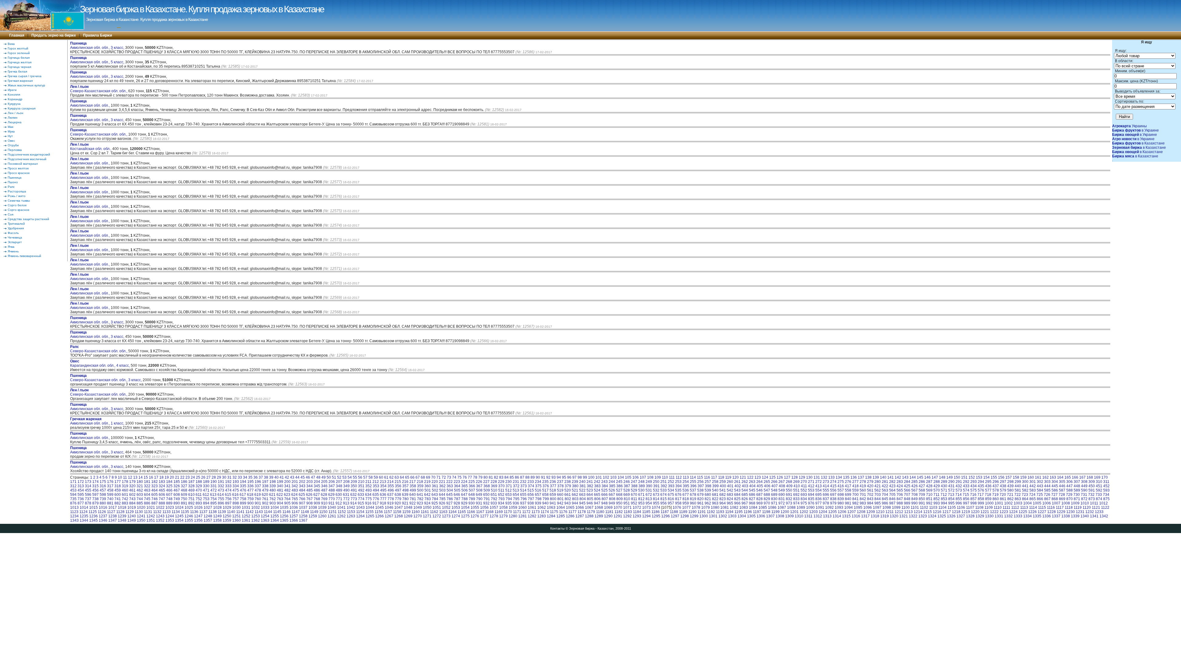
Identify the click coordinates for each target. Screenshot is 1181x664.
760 (258, 499)
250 (656, 482)
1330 (989, 516)
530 (641, 490)
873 (1091, 499)
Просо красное (19, 173)
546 (759, 490)
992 (929, 503)
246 (626, 482)
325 (169, 486)
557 (840, 490)
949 (612, 503)
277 (855, 482)
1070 (618, 507)
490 (346, 490)
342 (295, 486)
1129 (129, 512)
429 (936, 486)
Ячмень (13, 251)
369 (494, 486)
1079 (705, 507)
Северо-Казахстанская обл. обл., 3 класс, (106, 378)
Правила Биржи (97, 35)
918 (383, 503)
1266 (379, 516)
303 (1047, 482)
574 (966, 490)
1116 (1051, 507)
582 (1025, 490)
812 (641, 499)
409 (789, 486)
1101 (915, 507)
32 (235, 477)
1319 (884, 516)
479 (265, 490)
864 (1025, 499)
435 (981, 486)
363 (450, 486)
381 (582, 486)
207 (339, 482)
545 (752, 490)
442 (1032, 486)
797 (531, 499)
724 (1032, 494)
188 (199, 482)
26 (203, 477)
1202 (804, 512)
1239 (122, 516)
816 (671, 499)
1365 (284, 520)
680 (708, 494)
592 (1099, 490)
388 (634, 486)
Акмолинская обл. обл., (90, 103)
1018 (122, 507)
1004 (1027, 503)
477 (250, 490)
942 (560, 503)
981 (848, 503)
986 (885, 503)
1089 (801, 507)
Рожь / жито (17, 196)
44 (297, 477)
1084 (753, 507)
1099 (896, 507)
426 (914, 486)
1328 (970, 516)
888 (162, 503)
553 (811, 490)
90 (538, 477)
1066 (579, 507)
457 (103, 490)
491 (354, 490)
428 (929, 486)
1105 (952, 507)
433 (966, 486)
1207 (851, 512)
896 (221, 503)
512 (508, 490)
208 (346, 482)
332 (221, 486)
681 (715, 494)
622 (279, 494)
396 (693, 486)
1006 (1046, 503)
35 (250, 477)
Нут (10, 136)
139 (876, 477)
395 (686, 486)
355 (391, 486)
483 (295, 490)
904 (280, 503)
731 (1084, 494)
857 (973, 499)
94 (559, 477)
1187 (665, 512)
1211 (889, 512)
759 (250, 499)
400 (723, 486)
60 (381, 477)
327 (184, 486)
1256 (284, 516)
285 (914, 482)
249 (649, 482)
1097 (877, 507)
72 (444, 477)
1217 (946, 512)
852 (936, 499)
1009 (1075, 503)
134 (839, 477)
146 (927, 477)
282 (892, 482)
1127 (111, 512)
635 (375, 494)
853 (944, 499)
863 (1018, 499)
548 (774, 490)
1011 (1094, 503)
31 (229, 477)
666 (604, 494)
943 (567, 503)
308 (1084, 482)
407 (774, 486)
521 (575, 490)
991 (922, 503)
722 (1017, 494)
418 (855, 486)
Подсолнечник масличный (27, 159)
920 (398, 503)
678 (693, 494)
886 (147, 503)
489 (339, 490)
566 (907, 490)
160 (1031, 477)
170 (1104, 477)
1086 (772, 507)
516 (538, 490)
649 (479, 494)
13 (135, 477)
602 (132, 494)
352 (368, 486)
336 (250, 486)
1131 (148, 512)
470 (199, 490)
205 (324, 482)
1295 (656, 516)
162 (1045, 477)
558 (848, 490)
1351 (150, 520)
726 (1047, 494)
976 (811, 503)
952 (634, 503)
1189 (683, 512)
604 (147, 494)
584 (1040, 490)
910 (324, 503)
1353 (169, 520)
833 (796, 499)
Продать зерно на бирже (53, 35)
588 (1069, 490)
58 (370, 477)
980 (840, 503)
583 (1032, 490)
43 (292, 477)
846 (892, 499)
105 (628, 477)
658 (545, 494)
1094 (848, 507)
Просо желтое (18, 168)
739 (103, 499)
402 (737, 486)
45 (302, 477)
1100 (905, 507)
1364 (274, 520)
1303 (732, 516)
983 (863, 503)
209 (354, 482)
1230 (1070, 512)
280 (877, 482)
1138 (213, 512)
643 (434, 494)
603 (140, 494)
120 (735, 477)
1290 (608, 516)
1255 (274, 516)
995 (951, 503)
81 (491, 477)
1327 (960, 516)
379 (568, 486)
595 (81, 494)
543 (737, 490)
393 (671, 486)
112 (679, 477)
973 (789, 503)
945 (582, 503)
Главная (16, 35)
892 (191, 503)
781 (413, 499)
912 (339, 503)
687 (759, 494)
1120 (1087, 507)
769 (324, 499)
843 (870, 499)
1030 (236, 507)
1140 (231, 512)
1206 (842, 512)
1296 (665, 516)
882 (117, 503)
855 (959, 499)
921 (405, 503)
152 (971, 477)
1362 (255, 520)
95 (564, 477)
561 (870, 490)
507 (472, 490)
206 (331, 482)
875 (1106, 499)
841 (855, 499)
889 (169, 503)
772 (346, 499)
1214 (918, 512)
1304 (742, 516)
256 (700, 482)
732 (1091, 494)
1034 (274, 507)
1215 (927, 512)
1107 (970, 507)
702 (870, 494)
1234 (74, 516)
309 (1091, 482)
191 (221, 482)
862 (1010, 499)
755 (221, 499)
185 (176, 482)
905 (287, 503)
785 (442, 499)
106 (635, 477)
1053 (455, 507)
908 (309, 503)
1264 (360, 516)
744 (140, 499)
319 (125, 486)
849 (914, 499)
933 (494, 503)
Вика (11, 43)
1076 (677, 507)
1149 (314, 512)
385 (612, 486)
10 (120, 477)
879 (95, 503)
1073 (646, 507)
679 (700, 494)
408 (782, 486)
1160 (416, 512)
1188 (674, 512)
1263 (351, 516)
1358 (217, 520)
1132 (157, 512)
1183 (628, 512)
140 (883, 477)
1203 (813, 512)
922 (412, 503)
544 (745, 490)
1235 (84, 516)
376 (546, 486)
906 (295, 503)
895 (213, 503)
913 (346, 503)
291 (959, 482)
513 (516, 490)
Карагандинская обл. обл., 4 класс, (100, 363)
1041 (341, 507)
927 (449, 503)
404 (752, 486)
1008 (1065, 503)
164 (1060, 477)
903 (272, 503)
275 (840, 482)
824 (730, 499)
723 (1025, 494)
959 (685, 503)
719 (995, 494)
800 (553, 499)
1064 (560, 507)
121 (743, 477)
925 (434, 503)
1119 (1078, 507)
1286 (570, 516)
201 (295, 482)
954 (649, 503)
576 (981, 490)
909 (317, 503)
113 (686, 477)
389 (641, 486)
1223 (1004, 512)
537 (693, 490)
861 (1003, 499)
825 (737, 499)
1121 (1096, 507)
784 (435, 499)
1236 (93, 516)
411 (804, 486)
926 (442, 503)
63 (397, 477)
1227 (1042, 512)
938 (530, 503)
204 (317, 482)
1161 (425, 512)
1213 (908, 512)
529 (634, 490)
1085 (762, 507)
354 (383, 486)
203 (309, 482)
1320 (894, 516)
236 (553, 482)
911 (331, 503)
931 (479, 503)
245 (619, 482)
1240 (131, 516)
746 (154, 499)
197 (265, 482)
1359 (227, 520)
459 (117, 490)
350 (354, 486)
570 (936, 490)
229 (501, 482)
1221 (984, 512)
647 (464, 494)
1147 (296, 512)
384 (605, 486)
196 (258, 482)
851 (929, 499)
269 (796, 482)
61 (386, 477)
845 (885, 499)
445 (1055, 486)
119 (728, 477)
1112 (1015, 507)
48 (318, 477)
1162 (434, 512)
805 (590, 499)
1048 (408, 507)
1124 (83, 512)
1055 (475, 507)
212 (375, 482)
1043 (360, 507)
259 (722, 482)
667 (612, 494)
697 (833, 494)
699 (848, 494)
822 (715, 499)
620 (265, 494)
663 (582, 494)
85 (512, 477)
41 (282, 477)
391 (656, 486)
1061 (532, 507)
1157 (388, 512)
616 (235, 494)
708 (914, 494)
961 (700, 503)
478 (258, 490)
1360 (236, 520)
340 (280, 486)
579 (1003, 490)
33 (240, 477)
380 (575, 486)
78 (475, 477)
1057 (494, 507)
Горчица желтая (19, 62)
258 (715, 482)
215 (398, 482)
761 (265, 499)
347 (331, 486)
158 (1016, 477)
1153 (351, 512)
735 (73, 499)
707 (907, 494)
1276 (475, 516)
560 (863, 490)
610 (191, 494)
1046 (389, 507)
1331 (999, 516)
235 (545, 482)
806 (597, 499)
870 (1069, 499)
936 (516, 503)
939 (538, 503)
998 (973, 503)
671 (641, 494)
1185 (646, 512)
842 (863, 499)
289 (944, 482)
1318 (875, 516)
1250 (227, 516)
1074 (656, 507)
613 (213, 494)
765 (295, 499)
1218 (956, 512)
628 (324, 494)
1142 (249, 512)
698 (840, 494)
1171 (517, 512)
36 (255, 477)
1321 (903, 516)
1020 (141, 507)
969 (759, 503)
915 (361, 503)
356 (398, 486)
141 (890, 477)
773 (354, 499)
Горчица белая (19, 57)
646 (457, 494)
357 (405, 486)
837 (826, 499)
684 (737, 494)
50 (329, 477)
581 (1018, 490)
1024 (179, 507)
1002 (1008, 503)
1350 (141, 520)
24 (193, 477)
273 (826, 482)
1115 (1042, 507)
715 (966, 494)
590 (1084, 490)
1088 (791, 507)
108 (650, 477)
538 (700, 490)
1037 (303, 507)
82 (496, 477)
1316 (856, 516)
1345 (93, 520)
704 (885, 494)
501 (427, 490)
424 (900, 486)
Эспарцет (15, 242)
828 (759, 499)
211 (368, 482)
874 (1099, 499)
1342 (1103, 516)
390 (649, 486)
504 (450, 490)
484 (302, 490)
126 (780, 477)
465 (162, 490)
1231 (1080, 512)
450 (1091, 486)
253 (678, 482)
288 (936, 482)
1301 (713, 516)
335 (243, 486)
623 (287, 494)
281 (885, 482)
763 (280, 499)
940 (545, 503)
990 (914, 503)
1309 (789, 516)
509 (486, 490)
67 (418, 477)
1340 (1084, 516)
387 (627, 486)
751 (191, 499)
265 (767, 482)
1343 (74, 520)
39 (271, 477)
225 (471, 482)
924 (427, 503)
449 (1084, 486)
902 (265, 503)
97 (574, 477)
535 (678, 490)
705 (892, 494)
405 (760, 486)
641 (420, 494)
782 (420, 499)
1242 (150, 516)
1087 (781, 507)
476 (243, 490)
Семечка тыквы (19, 200)
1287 (579, 516)
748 (169, 499)
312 (73, 486)
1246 (189, 516)
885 (140, 503)
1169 (499, 512)
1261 (332, 516)
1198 (766, 512)
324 (162, 486)
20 (172, 477)
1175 (554, 512)
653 (508, 494)
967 (745, 503)
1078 (696, 507)
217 (412, 482)
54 (350, 477)
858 (981, 499)
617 (243, 494)
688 (767, 494)
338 (265, 486)
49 (323, 477)
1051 (436, 507)
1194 (729, 512)
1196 (748, 512)
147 (935, 477)
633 (361, 494)
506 (464, 490)
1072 (637, 507)
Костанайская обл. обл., (91, 146)
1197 (757, 512)
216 (405, 482)
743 (132, 499)
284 (907, 482)
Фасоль (13, 233)
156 (1001, 477)
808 (612, 499)
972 (781, 503)
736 (81, 499)
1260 (322, 516)
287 (929, 482)
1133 (166, 512)
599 (110, 494)
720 (1003, 494)
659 (553, 494)
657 (538, 494)
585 (1047, 490)
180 (140, 482)
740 (110, 499)
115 (700, 477)
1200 (785, 512)
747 (162, 499)
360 (427, 486)
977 (818, 503)
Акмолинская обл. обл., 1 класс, (97, 421)
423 (892, 486)
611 (199, 494)
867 (1047, 499)
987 (892, 503)
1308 (780, 516)
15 (146, 477)
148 (942, 477)
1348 (122, 520)
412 (811, 486)
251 (663, 482)
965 (730, 503)
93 (553, 477)
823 (722, 499)
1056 (484, 507)
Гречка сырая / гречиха (25, 76)
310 (1099, 482)
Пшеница (15, 177)
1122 (1105, 507)
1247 (198, 516)
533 (663, 490)
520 (567, 490)
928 (457, 503)
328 (191, 486)
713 (951, 494)
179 (132, 482)
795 (516, 499)
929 (464, 503)
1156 (379, 512)
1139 (222, 512)
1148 (305, 512)
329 (199, 486)
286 (922, 482)
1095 (858, 507)
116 (707, 477)
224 (464, 482)
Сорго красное (19, 209)
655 (523, 494)
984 (870, 503)
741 (117, 499)
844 (877, 499)
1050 (427, 507)
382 (590, 486)
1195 (738, 512)
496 (391, 490)
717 (980, 494)
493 (368, 490)
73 (449, 477)
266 (774, 482)
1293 (637, 516)
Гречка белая (17, 71)
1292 (627, 516)
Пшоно (13, 182)
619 (257, 494)
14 (140, 477)
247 (634, 482)
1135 (185, 512)
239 (575, 482)
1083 (743, 507)
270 (804, 482)
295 (988, 482)
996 (959, 503)
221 (442, 482)
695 (818, 494)
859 (988, 499)
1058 (503, 507)
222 (449, 482)
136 (853, 477)
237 (560, 482)
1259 (312, 516)
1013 (74, 507)
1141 (240, 512)
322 (147, 486)
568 (922, 490)
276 (848, 482)
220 (434, 482)
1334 (1027, 516)
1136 (194, 512)
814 (656, 499)
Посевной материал (23, 163)
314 (88, 486)
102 (606, 477)
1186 (655, 512)
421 (877, 486)
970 (767, 503)
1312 (817, 516)
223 (457, 482)
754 (213, 499)
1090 (810, 507)
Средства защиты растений (28, 219)
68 (423, 477)
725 (1039, 494)
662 (575, 494)
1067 (589, 507)
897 (228, 503)
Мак (10, 126)
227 (486, 482)
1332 (1008, 516)
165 (1067, 477)
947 (597, 503)
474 (228, 490)
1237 (103, 516)
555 (826, 490)
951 (626, 503)
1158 (397, 512)
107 (643, 477)
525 (604, 490)
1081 (724, 507)
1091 (820, 507)
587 (1062, 490)
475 (236, 490)
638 (398, 494)
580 (1010, 490)
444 (1047, 486)
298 (1010, 482)
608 (176, 494)
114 (693, 477)
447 (1069, 486)
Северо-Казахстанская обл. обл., (99, 89)
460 (125, 490)
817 (678, 499)
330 (206, 486)
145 (920, 477)
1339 (1075, 516)
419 (863, 486)
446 (1062, 486)
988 (900, 503)
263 (752, 482)
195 (250, 482)
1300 (703, 516)
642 (427, 494)
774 (361, 499)
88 (527, 477)
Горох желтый (18, 48)
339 (272, 486)
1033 (265, 507)
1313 (827, 516)
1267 (389, 516)
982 (855, 503)
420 (870, 486)
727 (1054, 494)
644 (442, 494)
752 (199, 499)
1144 (268, 512)
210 (361, 482)
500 (420, 490)
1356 (198, 520)
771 (339, 499)
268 (789, 482)
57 (365, 477)
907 (302, 503)
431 (951, 486)
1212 (899, 512)
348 (339, 486)
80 (485, 477)
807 (605, 499)
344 (309, 486)
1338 (1065, 516)
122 (750, 477)
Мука (11, 131)
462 (140, 490)
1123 (74, 512)
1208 (861, 512)
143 (905, 477)
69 (428, 477)
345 (317, 486)
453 (73, 490)
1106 (961, 507)
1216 (937, 512)
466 (169, 490)
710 (929, 494)
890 (176, 503)
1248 (208, 516)
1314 (837, 516)
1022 (160, 507)
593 (1106, 490)
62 (391, 477)
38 (266, 477)
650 (486, 494)
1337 (1056, 516)
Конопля (14, 94)
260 (730, 482)
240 (582, 482)
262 (745, 482)
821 (708, 499)
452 (1106, 486)
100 (591, 477)
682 (722, 494)
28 (214, 477)
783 (427, 499)
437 (995, 486)
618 (250, 494)
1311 (808, 516)
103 (613, 477)
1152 (342, 512)
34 (245, 477)
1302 (722, 516)
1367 (303, 520)
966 (737, 503)
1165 (462, 512)
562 (877, 490)
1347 (112, 520)
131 (816, 477)
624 (294, 494)
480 (272, 490)
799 (546, 499)
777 (383, 499)
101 (598, 477)
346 (324, 486)
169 (1097, 477)
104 (621, 477)
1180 (600, 512)
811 (634, 499)
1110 (998, 507)
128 (794, 477)
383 (597, 486)
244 (612, 482)
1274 (455, 516)
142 (898, 477)
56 (360, 477)
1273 (446, 516)
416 (840, 486)
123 (757, 477)
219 (427, 482)
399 (715, 486)
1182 (618, 512)
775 (368, 499)
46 (308, 477)
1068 (598, 507)
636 (383, 494)
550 (789, 490)
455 (88, 490)
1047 (398, 507)
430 (944, 486)
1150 (323, 512)
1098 (886, 507)
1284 (551, 516)
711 (936, 494)
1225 (1023, 512)
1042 (351, 507)
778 (391, 499)
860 (995, 499)
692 (796, 494)
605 (154, 494)
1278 (494, 516)
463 (147, 490)
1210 (880, 512)
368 (486, 486)
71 (438, 477)
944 (575, 503)
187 (191, 482)
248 (641, 482)
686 (752, 494)
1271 (427, 516)
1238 (112, 516)
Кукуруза (14, 103)
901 (258, 503)
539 (708, 490)
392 (664, 486)
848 (907, 499)
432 (959, 486)
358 (413, 486)
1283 (541, 516)
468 (184, 490)
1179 (591, 512)
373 (523, 486)
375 (538, 486)
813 (649, 499)
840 (848, 499)
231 (516, 482)
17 (156, 477)
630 (339, 494)
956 (663, 503)
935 (508, 503)
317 (110, 486)
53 (344, 477)
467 (176, 490)
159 (1023, 477)
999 (981, 503)
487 (324, 490)
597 (95, 494)
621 (272, 494)
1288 (589, 516)
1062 (541, 507)
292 (966, 482)
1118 (1069, 507)
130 (809, 477)
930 (471, 503)
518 (553, 490)
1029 (227, 507)
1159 (406, 512)
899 (243, 503)
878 (88, 503)
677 (685, 494)
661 (567, 494)
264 (759, 482)
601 (125, 494)
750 (184, 499)
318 (117, 486)
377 (553, 486)
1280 (513, 516)
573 (959, 490)
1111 (1006, 507)
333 (228, 486)
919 (390, 503)
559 (855, 490)
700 (855, 494)
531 (649, 490)
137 (861, 477)
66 (412, 477)
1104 (942, 507)
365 (464, 486)
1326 (951, 516)
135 (846, 477)
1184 (637, 512)
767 (309, 499)
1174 (545, 512)
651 (494, 494)
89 (533, 477)
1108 (979, 507)
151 (964, 477)
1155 (369, 512)
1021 (150, 507)
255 (693, 482)
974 (796, 503)
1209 (870, 512)
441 (1025, 486)
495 (383, 490)
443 (1040, 486)
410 (796, 486)
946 (590, 503)
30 (224, 477)
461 (132, 490)
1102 (924, 507)
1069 (608, 507)
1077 (686, 507)
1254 (265, 516)
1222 (994, 512)
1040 (332, 507)
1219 (965, 512)
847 (900, 499)
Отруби (13, 145)
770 (331, 499)
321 (140, 486)
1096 (867, 507)
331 (213, 486)
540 (715, 490)
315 (95, 486)
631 (346, 494)
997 (966, 503)
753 (206, 499)
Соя (10, 214)
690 (781, 494)
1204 (823, 512)
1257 (293, 516)
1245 (179, 516)
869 (1062, 499)
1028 (217, 507)
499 (413, 490)
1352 (160, 520)
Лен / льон (15, 113)
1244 (169, 516)
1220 (975, 512)
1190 (692, 512)
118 (721, 477)
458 (110, 490)
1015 (93, 507)
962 (708, 503)
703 (877, 494)
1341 (1094, 516)
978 (826, 503)
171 (73, 482)
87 (522, 477)
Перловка (15, 150)
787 (457, 499)
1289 (598, 516)
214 (390, 482)
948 (604, 503)
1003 (1018, 503)
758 (243, 499)
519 (560, 490)
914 (353, 503)
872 (1084, 499)
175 (103, 482)
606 (162, 494)
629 (331, 494)
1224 (1013, 512)
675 (671, 494)
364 (457, 486)
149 (949, 477)
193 (236, 482)
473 (221, 490)
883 (125, 503)
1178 (582, 512)
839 (840, 499)
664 (590, 494)
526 (612, 490)
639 (405, 494)
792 (494, 499)
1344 (84, 520)
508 (479, 490)
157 (1008, 477)
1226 (1032, 512)
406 (767, 486)
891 (184, 503)
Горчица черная (19, 67)
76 (465, 477)
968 (752, 503)
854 (951, 499)
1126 (102, 512)
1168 (489, 512)
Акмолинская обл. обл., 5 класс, (97, 60)
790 (479, 499)
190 (213, 482)
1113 (1024, 507)
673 (656, 494)
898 (236, 503)
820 (700, 499)
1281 (522, 516)
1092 (829, 507)
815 (663, 499)
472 (213, 490)
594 (73, 494)
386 (619, 486)
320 (132, 486)
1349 (131, 520)
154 (986, 477)
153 (979, 477)
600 (117, 494)
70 (433, 477)
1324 (932, 516)
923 (420, 503)
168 (1090, 477)
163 (1053, 477)
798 (538, 499)
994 (944, 503)
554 (818, 490)
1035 (284, 507)
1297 (675, 516)
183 (162, 482)
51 (334, 477)
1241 (141, 516)
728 (1062, 494)
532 (656, 490)
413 (818, 486)
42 (287, 477)
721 (1010, 494)
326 (176, 486)
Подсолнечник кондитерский (29, 154)
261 (737, 482)
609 (184, 494)
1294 (646, 516)
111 (672, 477)
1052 (446, 507)
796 (523, 499)
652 (501, 494)
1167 (480, 512)
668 (619, 494)
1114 (1033, 507)
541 (722, 490)
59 (376, 477)
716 (973, 494)
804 (582, 499)
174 (95, 482)
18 (161, 477)
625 (302, 494)
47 (313, 477)
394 (678, 486)
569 (929, 490)
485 (309, 490)
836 (818, 499)
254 (685, 482)
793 (501, 499)
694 (811, 494)
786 (450, 499)
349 (346, 486)
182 (154, 482)
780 (405, 499)
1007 (1056, 503)
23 (187, 477)
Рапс (11, 186)
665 (597, 494)
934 (501, 503)
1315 (846, 516)
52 (339, 477)
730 (1076, 494)
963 (715, 503)
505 (457, 490)
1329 (980, 516)
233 (530, 482)
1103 (933, 507)
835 (811, 499)
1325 (941, 516)
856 (966, 499)
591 (1091, 490)
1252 (246, 516)
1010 (1084, 503)
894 (206, 503)
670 (634, 494)
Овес (11, 140)
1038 (312, 507)
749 (176, 499)
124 (765, 477)
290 (951, 482)
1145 (277, 512)
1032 (255, 507)
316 (103, 486)
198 (272, 482)
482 (287, 490)
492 (361, 490)
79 (480, 477)
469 (191, 490)
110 (665, 477)
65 (407, 477)
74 (454, 477)
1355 (189, 520)
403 (745, 486)
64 (402, 477)
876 (73, 503)
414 (826, 486)
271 (811, 482)
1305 (751, 516)
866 (1040, 499)
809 (619, 499)
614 (220, 494)
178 (125, 482)
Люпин (13, 117)
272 (818, 482)
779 (398, 499)
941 (553, 503)
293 (973, 482)
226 (479, 482)
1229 (1061, 512)
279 (870, 482)
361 (435, 486)
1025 (189, 507)
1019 (131, 507)
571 (944, 490)
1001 (999, 503)
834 (804, 499)
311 (1106, 482)
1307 (770, 516)
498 (405, 490)
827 (752, 499)
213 (383, 482)
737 (88, 499)
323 (154, 486)
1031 (246, 507)
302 (1040, 482)
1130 (139, 512)
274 (833, 482)
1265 (370, 516)
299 (1018, 482)
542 (730, 490)
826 (745, 499)
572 (951, 490)
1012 (1103, 503)
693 (804, 494)
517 (545, 490)
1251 (236, 516)
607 (169, 494)
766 (302, 499)
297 (1003, 482)
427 (922, 486)
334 (236, 486)
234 (538, 482)
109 (657, 477)
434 (973, 486)
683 (730, 494)
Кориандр (15, 99)
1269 (408, 516)
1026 (198, 507)
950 (619, 503)
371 (509, 486)
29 (219, 477)
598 (103, 494)
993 (936, 503)
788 (464, 499)
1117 (1060, 507)
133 (831, 477)
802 (568, 499)
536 (685, 490)
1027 (208, 507)
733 (1099, 494)
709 (922, 494)
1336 (1046, 516)
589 (1077, 490)
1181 (609, 512)
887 (154, 503)
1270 (417, 516)
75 (459, 477)
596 (88, 494)
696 (826, 494)
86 (517, 477)
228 (494, 482)
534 (671, 490)
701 (863, 494)
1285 (560, 516)
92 (548, 477)
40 (276, 477)
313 (81, 486)
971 (774, 503)
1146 (286, 512)
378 (560, 486)
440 (1018, 486)
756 (228, 499)
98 (580, 477)
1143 (259, 512)
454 (81, 490)
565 (900, 490)
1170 (508, 512)
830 (774, 499)
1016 (103, 507)
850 (922, 499)
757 (236, 499)
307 (1077, 482)
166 (1075, 477)
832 (789, 499)
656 (530, 494)
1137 (203, 512)
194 (243, 482)
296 (995, 482)
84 (506, 477)
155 (994, 477)
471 (206, 490)
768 (317, 499)
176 (110, 482)
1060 (522, 507)
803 (575, 499)
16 (151, 477)
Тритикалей (16, 223)
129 (802, 477)
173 (88, 482)
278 (863, 482)
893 (199, 503)
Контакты (557, 528)
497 (398, 490)
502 (435, 490)
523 (590, 490)
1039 (322, 507)
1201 (794, 512)
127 (787, 477)
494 (376, 490)
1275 (465, 516)
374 (531, 486)
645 (449, 494)
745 (147, 499)
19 (167, 477)
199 (280, 482)
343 (302, 486)
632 (353, 494)
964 (722, 503)
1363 (265, 520)
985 (877, 503)
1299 (694, 516)
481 (280, 490)
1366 (293, 520)
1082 (734, 507)
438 (1003, 486)
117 (714, 477)
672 (649, 494)
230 (508, 482)
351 (361, 486)
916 (368, 503)
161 (1038, 477)
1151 (332, 512)
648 (471, 494)
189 (206, 482)
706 (900, 494)
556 (833, 490)
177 (117, 482)
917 (375, 503)
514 (523, 490)
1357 (208, 520)
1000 (989, 503)
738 (95, 499)
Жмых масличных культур (26, 85)
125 (772, 477)
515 (530, 490)
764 (287, 499)
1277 (484, 516)
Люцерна (15, 122)
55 (355, 477)
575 (973, 490)
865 (1032, 499)
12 (130, 477)
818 (685, 499)
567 (914, 490)
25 (198, 477)
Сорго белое (17, 205)
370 (501, 486)
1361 (246, 520)
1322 (913, 516)
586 (1055, 490)
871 (1077, 499)
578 (995, 490)
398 (708, 486)
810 (627, 499)
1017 (112, 507)
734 (1106, 494)
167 (1082, 477)
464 (154, 490)
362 (442, 486)
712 (943, 494)
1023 (169, 507)
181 (147, 482)
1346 (103, 520)
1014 (84, 507)
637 (390, 494)
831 (781, 499)
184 (169, 482)
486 (317, 490)
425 (907, 486)
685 (745, 494)
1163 (443, 512)
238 (567, 482)
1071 (627, 507)
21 (177, 477)
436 (988, 486)
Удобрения (16, 228)
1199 (775, 512)
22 (182, 477)
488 (331, 490)
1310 (799, 516)
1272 (436, 516)
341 (287, 486)
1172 (526, 512)
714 (958, 494)
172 (81, 482)
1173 (535, 512)
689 (774, 494)
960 (693, 503)
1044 (370, 507)
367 (479, 486)
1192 (711, 512)
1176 (563, 512)
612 (206, 494)
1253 (255, 516)
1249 (217, 516)
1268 (398, 516)
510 (494, 490)
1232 (1089, 512)
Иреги (12, 90)
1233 (1099, 512)
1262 (341, 516)
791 (486, 499)
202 (302, 482)
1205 (832, 512)
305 (1062, 482)
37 (261, 477)
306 (1069, 482)
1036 (293, 507)
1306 (761, 516)
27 (208, 477)
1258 (303, 516)
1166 (471, 512)
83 (501, 477)
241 (590, 482)
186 (184, 482)
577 (988, 490)
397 (701, 486)
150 (957, 477)
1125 (93, 512)
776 (376, 499)
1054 (465, 507)
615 (228, 494)
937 (523, 503)
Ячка (11, 246)
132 (824, 477)
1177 (572, 512)
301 (1032, 482)
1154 (360, 512)
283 (900, 482)
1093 (839, 507)
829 (767, 499)
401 (730, 486)
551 (796, 490)
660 (560, 494)
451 (1099, 486)
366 (472, 486)
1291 (618, 516)
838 (833, 499)
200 (287, 482)
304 (1055, 482)
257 (708, 482)
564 (892, 490)
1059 (513, 507)
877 (81, 503)
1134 (176, 512)
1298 (684, 516)
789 (472, 499)
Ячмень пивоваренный (24, 256)
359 (420, 486)
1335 (1037, 516)
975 (804, 503)
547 (767, 490)
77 (470, 477)
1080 (715, 507)
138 (868, 477)
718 (988, 494)
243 (604, 482)
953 (641, 503)
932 (486, 503)
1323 (922, 516)
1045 (379, 507)
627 (316, 494)
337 (258, 486)
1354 (179, 520)
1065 (570, 507)
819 (693, 499)
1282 (532, 516)
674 (663, 494)
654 (516, 494)
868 (1055, 499)
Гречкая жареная (20, 80)
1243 (160, 516)
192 (228, 482)
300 (1025, 482)
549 (781, 490)
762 (272, 499)
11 (125, 477)
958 (678, 503)
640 (412, 494)
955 (656, 503)
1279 (503, 516)
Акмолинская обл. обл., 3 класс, (97, 45)
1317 (865, 516)
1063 (551, 507)
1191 (702, 512)
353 (376, 486)
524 (597, 490)
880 (103, 503)
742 (125, 499)
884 (132, 503)
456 (95, 490)
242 (597, 482)
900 (250, 503)
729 (1069, 494)
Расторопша (17, 191)
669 (626, 494)
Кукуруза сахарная (21, 108)
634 (368, 494)
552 (804, 490)
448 (1077, 486)
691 (789, 494)
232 (523, 482)
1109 (988, 507)
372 (516, 486)
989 (907, 503)
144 (912, 477)
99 (585, 477)
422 (885, 486)
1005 (1037, 503)
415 (833, 486)
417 (848, 486)
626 (309, 494)
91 (543, 477)
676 (678, 494)
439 (1010, 486)
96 (569, 477)
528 (626, 490)
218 (420, 482)
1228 (1051, 512)
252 (671, 482)
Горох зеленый (19, 53)
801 (560, 499)
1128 (120, 512)
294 (981, 482)
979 (833, 503)
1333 (1018, 516)
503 (442, 490)
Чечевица (15, 237)
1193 (720, 512)
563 (885, 490)
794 (509, 499)
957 (671, 503)
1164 (452, 512)
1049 (417, 507)
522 (582, 490)
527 (619, 490)
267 (781, 482)
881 (110, 503)
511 (501, 490)
